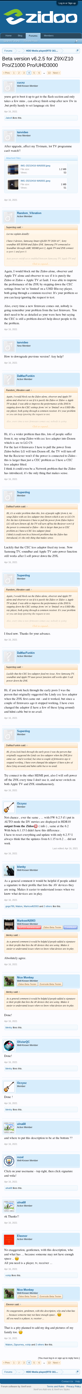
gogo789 (9, 906)
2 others (48, 906)
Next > (56, 73)
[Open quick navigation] (77, 50)
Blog (20, 35)
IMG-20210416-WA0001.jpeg (35, 180)
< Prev (6, 73)
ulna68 (21, 1124)
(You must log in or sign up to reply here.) (59, 1358)
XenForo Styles (62, 1389)
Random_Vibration (29, 213)
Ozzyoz (22, 803)
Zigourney (19, 1344)
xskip (8, 1275)
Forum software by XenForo (16, 1386)
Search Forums (12, 41)
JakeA (8, 118)
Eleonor (22, 1235)
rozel (20, 1157)
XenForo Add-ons (42, 1389)
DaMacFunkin (26, 375)
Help (77, 1381)
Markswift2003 (31, 906)
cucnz (21, 82)
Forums (33, 36)
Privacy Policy (73, 1386)
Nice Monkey (25, 977)
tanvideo (22, 132)
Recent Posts (31, 41)
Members (49, 35)
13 (49, 73)
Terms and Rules (55, 1386)
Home (8, 35)
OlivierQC (23, 1041)
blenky (21, 866)
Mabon (19, 906)
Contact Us (67, 1381)
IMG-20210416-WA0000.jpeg (35, 165)
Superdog (23, 492)
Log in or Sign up (67, 3)
